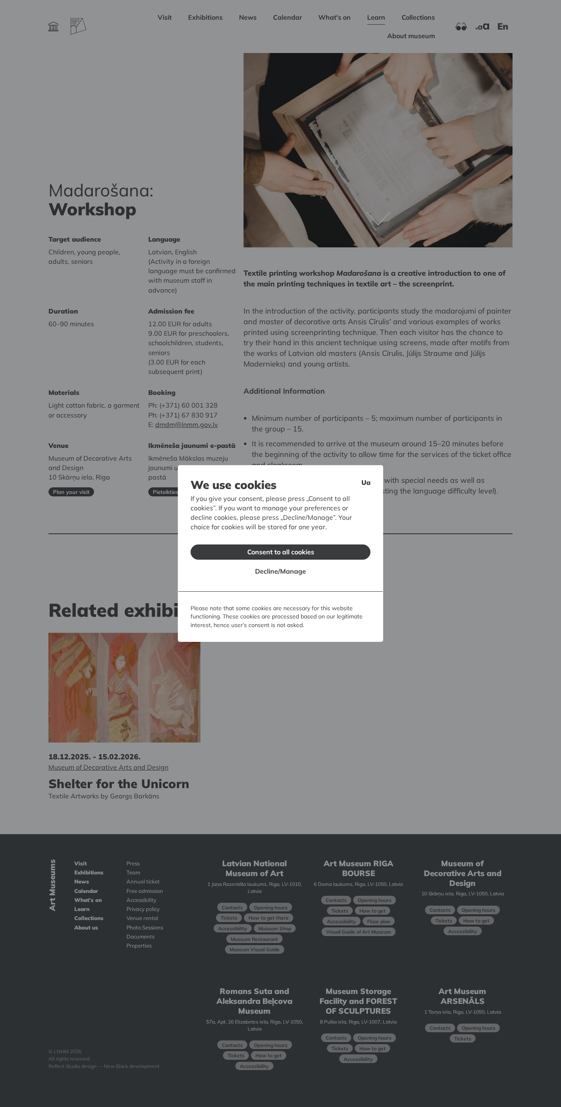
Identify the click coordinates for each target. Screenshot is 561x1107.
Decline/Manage (280, 571)
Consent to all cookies (280, 552)
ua (365, 482)
